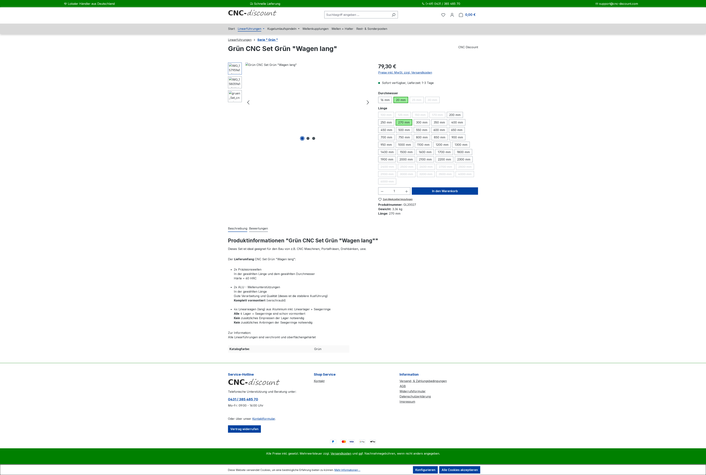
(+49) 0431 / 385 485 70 (443, 4)
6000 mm (388, 182)
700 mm (386, 137)
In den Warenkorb (445, 191)
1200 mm (442, 144)
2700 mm (446, 167)
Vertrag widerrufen (244, 429)
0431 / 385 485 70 (243, 399)
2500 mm (408, 167)
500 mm (404, 130)
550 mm (421, 130)
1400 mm (387, 152)
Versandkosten (341, 453)
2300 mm (463, 159)
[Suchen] (393, 14)
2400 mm (388, 167)
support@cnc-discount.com (618, 4)
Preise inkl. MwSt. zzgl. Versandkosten (405, 72)
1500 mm (406, 152)
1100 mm (423, 144)
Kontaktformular (263, 419)
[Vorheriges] (248, 102)
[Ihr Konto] (452, 14)
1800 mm (463, 152)
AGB (403, 386)
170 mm (438, 115)
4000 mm (466, 174)
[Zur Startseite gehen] (255, 14)
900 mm (457, 137)
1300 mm (461, 144)
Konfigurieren (425, 470)
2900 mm (388, 174)
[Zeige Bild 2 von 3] (307, 138)
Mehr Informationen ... (347, 470)
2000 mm (406, 159)
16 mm (385, 100)
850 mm (439, 137)
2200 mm (444, 159)
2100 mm (425, 159)
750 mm (404, 137)
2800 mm (466, 167)
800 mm (422, 137)
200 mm (455, 115)
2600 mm (427, 167)
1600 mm (425, 152)
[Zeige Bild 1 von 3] (302, 138)
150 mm (421, 115)
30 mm (434, 100)
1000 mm (404, 144)
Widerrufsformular (413, 391)
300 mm (421, 122)
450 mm (386, 130)
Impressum (407, 401)
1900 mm (387, 159)
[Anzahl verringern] (382, 191)
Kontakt (319, 381)
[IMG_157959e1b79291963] (308, 102)
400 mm (457, 122)
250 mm (386, 122)
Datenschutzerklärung (415, 396)
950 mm (386, 144)
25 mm (418, 100)
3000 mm (408, 174)
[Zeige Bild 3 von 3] (313, 138)
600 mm (439, 130)
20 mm (401, 100)
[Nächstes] (368, 102)
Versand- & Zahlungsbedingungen (423, 381)
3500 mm (446, 174)
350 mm (439, 122)
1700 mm (444, 152)
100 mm (387, 115)
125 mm (404, 115)
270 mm (404, 122)
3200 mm (427, 174)
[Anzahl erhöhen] (407, 191)
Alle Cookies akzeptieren (460, 470)
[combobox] (356, 14)
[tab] (237, 228)
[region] (299, 102)
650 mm (456, 130)
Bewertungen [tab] (258, 228)
